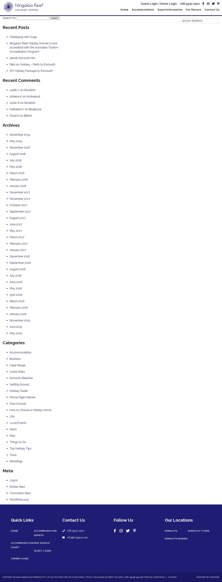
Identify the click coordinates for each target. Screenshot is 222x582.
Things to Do (18, 442)
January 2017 (18, 250)
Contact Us (212, 9)
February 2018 (19, 179)
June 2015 (16, 326)
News (13, 429)
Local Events (18, 423)
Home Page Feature (22, 397)
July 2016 (16, 275)
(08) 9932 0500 (190, 3)
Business (15, 358)
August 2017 (17, 218)
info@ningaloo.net (76, 537)
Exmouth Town (198, 531)
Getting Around (19, 384)
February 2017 (19, 243)
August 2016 (18, 269)
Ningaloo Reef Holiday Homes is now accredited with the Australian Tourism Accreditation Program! (34, 47)
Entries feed (17, 486)
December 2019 (20, 134)
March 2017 (17, 237)
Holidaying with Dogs (23, 37)
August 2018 (18, 154)
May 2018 (16, 166)
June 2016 (16, 282)
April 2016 (16, 294)
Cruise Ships (17, 371)
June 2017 (16, 224)
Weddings (16, 461)
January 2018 (18, 186)
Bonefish (29, 90)
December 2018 (20, 147)
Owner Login (168, 3)
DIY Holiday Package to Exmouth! (31, 71)
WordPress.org (19, 499)
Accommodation (143, 9)
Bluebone (35, 109)
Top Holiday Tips (20, 448)
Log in (14, 480)
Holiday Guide (19, 390)
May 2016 (16, 288)
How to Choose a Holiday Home (30, 410)
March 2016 (17, 301)
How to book (18, 403)
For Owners (193, 9)
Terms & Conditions (154, 577)
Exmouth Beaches (21, 378)
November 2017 (20, 198)
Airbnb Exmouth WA (22, 58)
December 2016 (20, 256)
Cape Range (17, 365)
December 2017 (20, 192)
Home (125, 9)
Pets (12, 435)
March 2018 (17, 173)
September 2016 (20, 262)
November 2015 (20, 320)
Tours (13, 455)
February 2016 (19, 307)
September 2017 (20, 211)
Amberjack (33, 96)
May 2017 (16, 230)
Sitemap (172, 577)
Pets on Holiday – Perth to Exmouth (32, 64)
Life (12, 416)
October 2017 (18, 205)
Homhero (214, 577)
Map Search (42, 543)
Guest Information (169, 9)
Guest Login (149, 3)
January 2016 (18, 314)
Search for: (9, 18)
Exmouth (171, 531)
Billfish (28, 115)
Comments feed (20, 493)
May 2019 (16, 141)
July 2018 (16, 160)
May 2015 (16, 333)
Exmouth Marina (176, 538)
